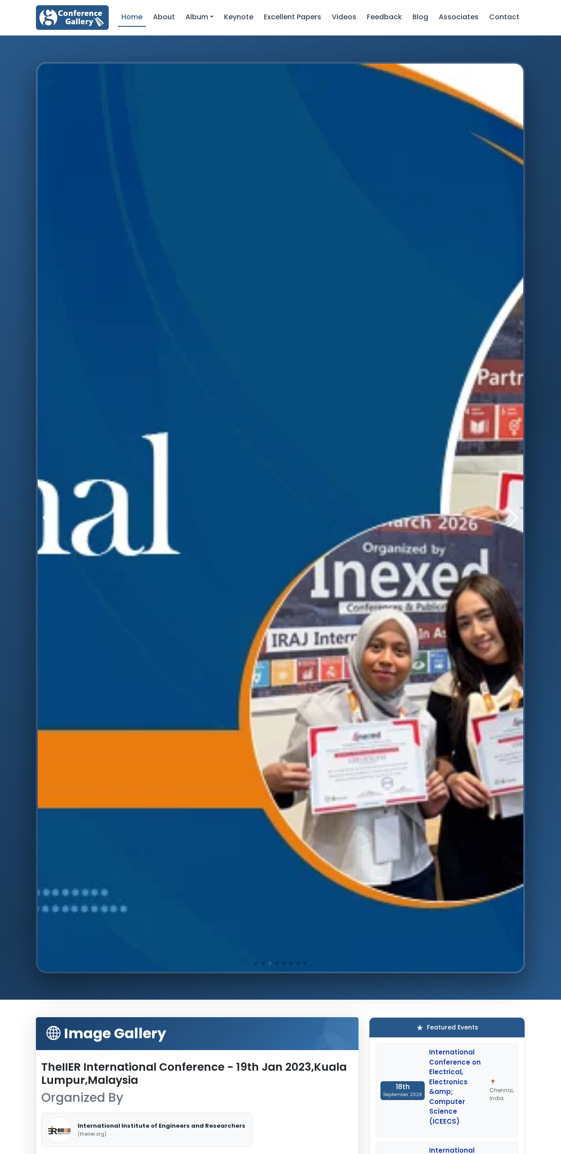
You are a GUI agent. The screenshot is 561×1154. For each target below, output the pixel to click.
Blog (420, 17)
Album (196, 17)
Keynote (238, 17)
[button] (513, 517)
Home (131, 17)
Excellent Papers (292, 17)
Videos (344, 17)
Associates (459, 17)
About (164, 17)
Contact (504, 17)
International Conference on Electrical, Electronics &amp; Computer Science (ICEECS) (455, 1086)
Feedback (384, 17)
